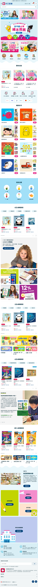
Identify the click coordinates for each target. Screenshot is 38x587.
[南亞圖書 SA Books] (10, 14)
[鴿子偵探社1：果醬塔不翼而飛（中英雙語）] (6, 373)
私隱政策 (16, 566)
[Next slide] (36, 235)
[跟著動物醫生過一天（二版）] (6, 75)
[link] (16, 111)
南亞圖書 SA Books (7, 584)
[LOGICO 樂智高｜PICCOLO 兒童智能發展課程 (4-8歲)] (22, 404)
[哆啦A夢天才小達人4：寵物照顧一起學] (19, 437)
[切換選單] (1, 3)
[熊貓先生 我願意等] (19, 221)
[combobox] (19, 7)
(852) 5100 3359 (10, 554)
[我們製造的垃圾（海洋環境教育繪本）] (31, 318)
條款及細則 (12, 566)
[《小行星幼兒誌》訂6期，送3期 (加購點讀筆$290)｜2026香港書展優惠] (31, 75)
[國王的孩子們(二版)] (31, 373)
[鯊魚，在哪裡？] (31, 221)
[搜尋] (35, 6)
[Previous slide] (33, 235)
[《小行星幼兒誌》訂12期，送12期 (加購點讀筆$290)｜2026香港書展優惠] (19, 75)
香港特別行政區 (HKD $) (6, 581)
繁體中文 (13, 582)
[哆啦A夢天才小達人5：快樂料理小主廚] (31, 437)
